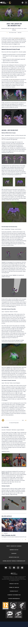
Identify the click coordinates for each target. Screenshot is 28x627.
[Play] (3, 420)
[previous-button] (22, 539)
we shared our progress (19, 38)
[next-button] (25, 539)
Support (14, 553)
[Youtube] (6, 567)
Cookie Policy (14, 591)
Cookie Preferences (14, 598)
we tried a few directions (14, 79)
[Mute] (25, 420)
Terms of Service (14, 587)
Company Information (14, 594)
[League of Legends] (10, 2)
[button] (7, 32)
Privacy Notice (14, 583)
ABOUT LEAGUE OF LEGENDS (14, 546)
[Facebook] (14, 567)
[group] (14, 527)
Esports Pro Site (14, 557)
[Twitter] (10, 567)
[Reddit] (22, 567)
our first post (18, 69)
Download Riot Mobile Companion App (14, 560)
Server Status (14, 549)
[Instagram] (18, 567)
